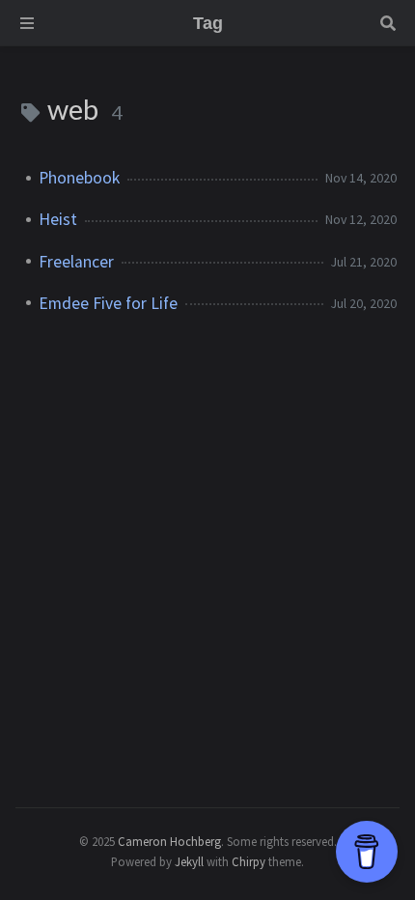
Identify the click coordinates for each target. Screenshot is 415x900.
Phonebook (79, 177)
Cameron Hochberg (169, 841)
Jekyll (189, 861)
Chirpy (248, 861)
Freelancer (76, 261)
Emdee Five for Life (108, 303)
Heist (58, 219)
